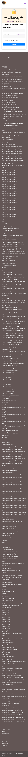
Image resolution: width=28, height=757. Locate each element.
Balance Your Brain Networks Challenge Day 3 (12, 149)
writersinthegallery (6, 705)
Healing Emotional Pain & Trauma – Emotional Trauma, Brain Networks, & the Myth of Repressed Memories (13, 284)
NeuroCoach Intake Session (8, 472)
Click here (10, 21)
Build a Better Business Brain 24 (9, 200)
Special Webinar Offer (7, 582)
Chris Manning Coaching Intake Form (10, 256)
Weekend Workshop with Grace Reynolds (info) (12, 701)
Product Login (20, 753)
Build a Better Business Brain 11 (9, 176)
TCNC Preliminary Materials (8, 598)
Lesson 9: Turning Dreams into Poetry (10, 358)
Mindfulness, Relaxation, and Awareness (11, 430)
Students (4, 589)
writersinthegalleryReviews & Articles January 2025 (13, 721)
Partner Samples (6, 547)
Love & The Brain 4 (6, 381)
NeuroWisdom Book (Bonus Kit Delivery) (11, 531)
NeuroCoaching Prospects (8, 519)
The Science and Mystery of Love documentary (12, 603)
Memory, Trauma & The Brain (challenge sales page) (14, 425)
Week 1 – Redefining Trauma (8, 663)
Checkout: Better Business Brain (9, 239)
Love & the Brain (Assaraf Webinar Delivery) (12, 368)
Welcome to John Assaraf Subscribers (10, 703)
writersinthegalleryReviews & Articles (10, 715)
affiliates (4, 141)
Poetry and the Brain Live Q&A (9, 554)
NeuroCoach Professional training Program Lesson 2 (14, 500)
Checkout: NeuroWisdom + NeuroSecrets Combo (13, 244)
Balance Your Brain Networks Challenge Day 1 (12, 146)
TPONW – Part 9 (6, 628)
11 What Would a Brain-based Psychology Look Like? (14, 114)
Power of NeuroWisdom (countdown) (10, 556)
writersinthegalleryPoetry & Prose (10, 707)
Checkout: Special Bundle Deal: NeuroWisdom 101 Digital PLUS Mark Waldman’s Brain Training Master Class (13, 253)
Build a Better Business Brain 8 (9, 218)
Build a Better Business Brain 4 (9, 211)
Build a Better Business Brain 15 (9, 183)
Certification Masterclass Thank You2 (10, 228)
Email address (7, 27)
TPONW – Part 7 (6, 624)
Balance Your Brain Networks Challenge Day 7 (12, 156)
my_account (4, 437)
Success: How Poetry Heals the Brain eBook (12, 595)
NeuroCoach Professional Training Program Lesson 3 (14, 505)
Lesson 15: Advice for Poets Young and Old (11, 333)
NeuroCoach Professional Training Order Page (12, 496)
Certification (4, 223)
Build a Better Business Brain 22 (9, 197)
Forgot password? (21, 34)
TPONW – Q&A (5, 630)
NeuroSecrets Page (6, 524)
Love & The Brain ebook (7, 388)
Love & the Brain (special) (8, 372)
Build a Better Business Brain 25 (9, 202)
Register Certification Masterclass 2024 (11, 570)
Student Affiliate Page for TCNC (9, 588)
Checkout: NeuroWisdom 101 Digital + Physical (12, 248)
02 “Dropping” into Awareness (9, 77)
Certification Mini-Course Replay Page (10, 232)
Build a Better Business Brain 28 (9, 207)
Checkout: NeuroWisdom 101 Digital (10, 246)
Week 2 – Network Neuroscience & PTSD (11, 675)
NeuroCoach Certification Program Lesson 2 (12, 449)
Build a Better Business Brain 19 (9, 190)
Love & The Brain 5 (6, 382)
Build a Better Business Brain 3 (9, 209)
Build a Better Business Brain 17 (9, 186)
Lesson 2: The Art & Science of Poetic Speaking (12, 340)
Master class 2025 (6, 398)
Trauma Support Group (7, 644)
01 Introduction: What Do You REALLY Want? (12, 76)
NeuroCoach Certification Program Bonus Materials (13, 446)
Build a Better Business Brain (8, 170)
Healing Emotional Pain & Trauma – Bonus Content (13, 281)
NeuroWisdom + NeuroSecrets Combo (10, 530)
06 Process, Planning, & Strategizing (10, 95)
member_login (5, 402)
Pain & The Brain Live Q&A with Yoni (10, 545)
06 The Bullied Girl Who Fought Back (10, 97)
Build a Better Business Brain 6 (9, 214)
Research (4, 572)
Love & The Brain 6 (6, 384)
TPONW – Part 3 (6, 617)
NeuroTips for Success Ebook (8, 528)
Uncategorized (5, 733)
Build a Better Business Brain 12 (9, 177)
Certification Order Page (7, 233)
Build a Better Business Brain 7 (9, 216)
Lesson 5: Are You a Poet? (8, 346)
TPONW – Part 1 (6, 610)
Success (4, 593)
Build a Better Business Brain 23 (9, 198)
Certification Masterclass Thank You (10, 226)
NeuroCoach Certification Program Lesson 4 (12, 456)
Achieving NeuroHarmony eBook (9, 134)
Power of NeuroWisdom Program (9, 558)
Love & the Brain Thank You (8, 391)
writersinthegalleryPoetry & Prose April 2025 (12, 708)
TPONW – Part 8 (6, 626)
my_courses (4, 440)
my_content (4, 439)
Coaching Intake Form (7, 258)
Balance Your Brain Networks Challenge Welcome (13, 160)
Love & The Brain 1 (6, 375)
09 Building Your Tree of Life (8, 106)
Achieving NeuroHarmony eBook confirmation (12, 135)
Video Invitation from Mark (8, 656)
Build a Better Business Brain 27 (9, 205)
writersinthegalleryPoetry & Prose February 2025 (13, 710)
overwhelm (4, 544)
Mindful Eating (5, 428)
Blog (3, 162)
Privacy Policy (6, 57)
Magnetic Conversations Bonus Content (11, 395)
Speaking (4, 574)
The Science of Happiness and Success (10, 605)
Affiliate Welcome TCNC (7, 139)
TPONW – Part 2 (6, 616)
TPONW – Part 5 (6, 621)
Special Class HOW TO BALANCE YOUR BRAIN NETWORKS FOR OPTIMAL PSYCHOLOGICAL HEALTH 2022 (12, 577)
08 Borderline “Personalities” (8, 102)
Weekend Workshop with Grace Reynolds (11, 700)
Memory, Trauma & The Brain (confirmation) (12, 426)
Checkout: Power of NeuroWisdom (10, 249)
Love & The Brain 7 (6, 386)
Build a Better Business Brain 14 (9, 181)
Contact (4, 267)
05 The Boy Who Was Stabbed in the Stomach (12, 93)
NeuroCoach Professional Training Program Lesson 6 (14, 514)
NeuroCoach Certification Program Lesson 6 (12, 461)
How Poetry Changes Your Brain (9, 307)
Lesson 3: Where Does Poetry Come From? (12, 342)
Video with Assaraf (6, 658)
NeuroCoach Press (6, 495)
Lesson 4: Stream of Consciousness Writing (11, 344)
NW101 (3, 542)
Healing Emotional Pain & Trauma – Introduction (13, 291)
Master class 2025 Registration (9, 400)
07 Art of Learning (6, 99)
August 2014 (5, 745)
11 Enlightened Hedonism (8, 113)
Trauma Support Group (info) (8, 645)
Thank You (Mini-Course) (7, 600)
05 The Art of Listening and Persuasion (11, 92)
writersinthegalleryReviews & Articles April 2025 (13, 717)
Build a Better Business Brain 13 (9, 179)
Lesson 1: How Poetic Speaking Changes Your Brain (13, 316)
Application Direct (6, 142)
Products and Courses (7, 568)
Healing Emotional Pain (7, 272)
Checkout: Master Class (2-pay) (9, 240)
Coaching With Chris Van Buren (9, 262)
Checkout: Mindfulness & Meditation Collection (12, 242)
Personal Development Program (9, 552)
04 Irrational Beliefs (6, 86)
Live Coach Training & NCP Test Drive (10, 360)
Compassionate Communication (9, 265)
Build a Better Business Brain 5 (9, 212)
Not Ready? (4, 540)
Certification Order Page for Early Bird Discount (12, 235)
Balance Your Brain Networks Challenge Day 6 (12, 155)
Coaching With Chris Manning (8, 260)
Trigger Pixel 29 (5, 654)
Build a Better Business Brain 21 (9, 195)
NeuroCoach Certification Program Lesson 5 (12, 460)
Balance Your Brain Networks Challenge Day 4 (12, 151)
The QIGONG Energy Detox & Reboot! (10, 602)
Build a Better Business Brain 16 (9, 184)
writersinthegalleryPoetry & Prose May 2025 (12, 714)
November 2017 (6, 743)
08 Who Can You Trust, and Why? (9, 104)
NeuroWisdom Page (6, 535)
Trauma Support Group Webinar (9, 647)
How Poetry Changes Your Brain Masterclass (12, 309)
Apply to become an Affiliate (8, 144)
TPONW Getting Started (7, 637)
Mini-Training (5, 432)
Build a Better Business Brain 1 (9, 172)
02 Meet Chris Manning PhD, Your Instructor (12, 79)
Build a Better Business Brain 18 (9, 188)
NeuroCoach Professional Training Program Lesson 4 (14, 507)
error (3, 270)
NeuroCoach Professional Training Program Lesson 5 (14, 512)
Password (14, 34)
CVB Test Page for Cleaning (8, 269)
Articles (3, 731)
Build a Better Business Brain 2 (9, 191)
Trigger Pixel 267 (6, 652)
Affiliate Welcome (6, 137)
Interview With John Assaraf (8, 311)
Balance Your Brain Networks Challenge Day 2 (12, 148)
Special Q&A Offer (6, 581)
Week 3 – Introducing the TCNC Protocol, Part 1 (13, 677)
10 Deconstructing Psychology (9, 109)
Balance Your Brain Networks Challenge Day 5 (12, 153)
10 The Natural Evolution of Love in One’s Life (12, 111)
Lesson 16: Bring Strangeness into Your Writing (12, 335)
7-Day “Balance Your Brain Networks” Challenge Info (13, 132)
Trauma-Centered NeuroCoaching (9, 649)
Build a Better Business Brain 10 (9, 174)
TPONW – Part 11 (6, 614)
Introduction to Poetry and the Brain (10, 312)
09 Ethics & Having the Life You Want (10, 107)
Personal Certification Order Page (9, 551)
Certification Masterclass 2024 (9, 225)
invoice (3, 314)
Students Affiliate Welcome (8, 591)
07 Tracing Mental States (7, 100)
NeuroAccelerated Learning (8, 444)
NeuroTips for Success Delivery (9, 526)
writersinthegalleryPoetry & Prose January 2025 (13, 712)
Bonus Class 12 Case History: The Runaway (12, 163)
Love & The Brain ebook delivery (9, 389)
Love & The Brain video (7, 393)
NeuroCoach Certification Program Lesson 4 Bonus (13, 458)
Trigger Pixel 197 (6, 651)
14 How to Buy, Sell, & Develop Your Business (12, 123)
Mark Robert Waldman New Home (10, 396)
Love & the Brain (6, 367)
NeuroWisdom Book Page (8, 533)
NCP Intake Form (6, 442)
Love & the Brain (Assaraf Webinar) (10, 370)
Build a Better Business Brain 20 (9, 193)
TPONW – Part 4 (6, 619)
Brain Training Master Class (8, 169)
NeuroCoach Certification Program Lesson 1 (12, 447)
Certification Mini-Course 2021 (9, 230)
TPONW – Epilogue (6, 607)
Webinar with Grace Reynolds (8, 659)
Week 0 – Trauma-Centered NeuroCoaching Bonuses (14, 661)
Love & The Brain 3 (6, 379)
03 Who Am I (5, 84)
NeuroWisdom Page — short (8, 537)
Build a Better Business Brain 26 (9, 204)
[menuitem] (4, 755)
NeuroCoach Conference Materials (9, 468)
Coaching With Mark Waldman (8, 263)
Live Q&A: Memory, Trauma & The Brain (11, 361)
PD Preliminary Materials (7, 549)
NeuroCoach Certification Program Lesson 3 (12, 454)
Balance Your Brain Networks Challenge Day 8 (12, 158)
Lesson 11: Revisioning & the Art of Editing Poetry (13, 321)
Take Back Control (6, 596)
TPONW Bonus (5, 631)
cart (3, 221)
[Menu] (24, 2)
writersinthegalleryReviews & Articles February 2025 (14, 719)
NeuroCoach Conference (7, 467)
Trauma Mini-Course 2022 (8, 642)
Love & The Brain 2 (6, 377)
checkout (4, 237)
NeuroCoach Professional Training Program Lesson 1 (14, 498)
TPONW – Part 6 (6, 623)
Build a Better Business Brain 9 (9, 219)
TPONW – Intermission (7, 609)
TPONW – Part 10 (6, 612)
